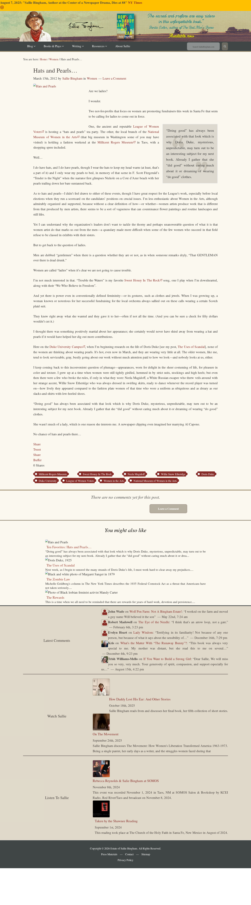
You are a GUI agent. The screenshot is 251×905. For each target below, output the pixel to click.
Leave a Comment (114, 78)
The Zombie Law (58, 579)
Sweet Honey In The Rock (142, 280)
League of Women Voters (80, 480)
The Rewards (55, 597)
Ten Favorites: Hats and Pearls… (69, 547)
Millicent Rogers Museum (115, 142)
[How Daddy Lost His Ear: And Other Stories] (101, 694)
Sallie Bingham (129, 31)
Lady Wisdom (143, 632)
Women (92, 78)
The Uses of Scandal (191, 346)
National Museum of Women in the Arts (155, 480)
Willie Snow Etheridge (173, 474)
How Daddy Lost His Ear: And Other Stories (140, 699)
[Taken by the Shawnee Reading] (101, 816)
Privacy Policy (125, 860)
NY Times (135, 2)
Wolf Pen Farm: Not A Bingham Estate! (155, 611)
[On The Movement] (101, 729)
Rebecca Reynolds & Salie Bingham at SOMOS (126, 780)
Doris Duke (207, 474)
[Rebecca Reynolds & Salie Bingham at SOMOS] (101, 776)
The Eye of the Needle (153, 622)
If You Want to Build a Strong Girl (167, 659)
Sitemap (145, 854)
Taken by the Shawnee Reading (116, 821)
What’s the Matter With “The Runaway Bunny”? (153, 643)
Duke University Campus (66, 346)
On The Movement (105, 734)
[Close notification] (2, 8)
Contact (129, 854)
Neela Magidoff (136, 474)
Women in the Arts (114, 480)
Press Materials (109, 854)
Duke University (48, 480)
